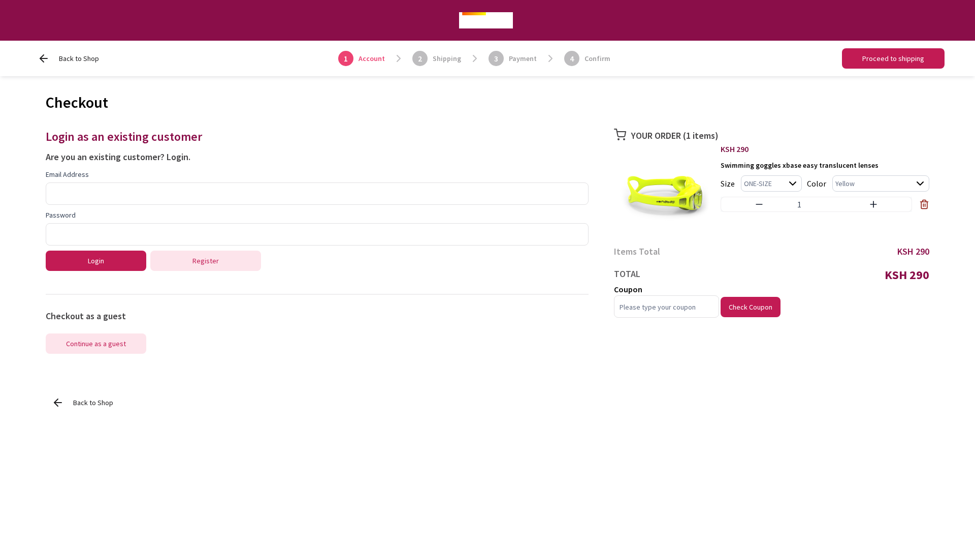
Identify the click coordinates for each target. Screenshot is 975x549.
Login (177, 157)
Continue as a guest (96, 343)
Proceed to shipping (893, 58)
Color (816, 183)
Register (205, 260)
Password (61, 215)
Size (728, 183)
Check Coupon (750, 307)
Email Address (67, 174)
